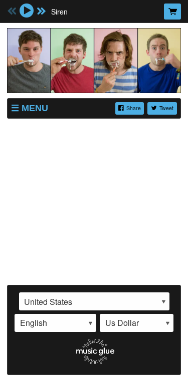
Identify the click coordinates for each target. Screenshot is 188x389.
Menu (35, 108)
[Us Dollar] (136, 323)
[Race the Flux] (94, 59)
